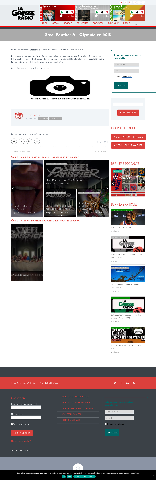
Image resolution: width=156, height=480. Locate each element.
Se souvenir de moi (21, 424)
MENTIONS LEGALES (49, 382)
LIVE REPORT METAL (84, 192)
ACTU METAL (43, 118)
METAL (55, 23)
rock (41, 13)
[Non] (153, 475)
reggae (111, 13)
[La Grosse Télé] (139, 2)
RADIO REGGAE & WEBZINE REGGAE (77, 408)
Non (69, 476)
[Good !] (62, 12)
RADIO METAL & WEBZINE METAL (76, 403)
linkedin (130, 2)
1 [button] (59, 215)
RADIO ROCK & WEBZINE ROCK (75, 397)
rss (135, 2)
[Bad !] (72, 12)
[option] (60, 189)
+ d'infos (70, 15)
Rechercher (129, 112)
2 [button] (61, 215)
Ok (64, 476)
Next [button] (107, 189)
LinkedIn (29, 141)
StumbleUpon (37, 141)
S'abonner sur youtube (129, 145)
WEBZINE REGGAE (128, 210)
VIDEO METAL (17, 164)
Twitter (14, 141)
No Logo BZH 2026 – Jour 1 (121, 227)
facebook (125, 2)
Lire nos (124, 76)
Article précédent (22, 151)
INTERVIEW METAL (50, 192)
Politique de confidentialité (84, 476)
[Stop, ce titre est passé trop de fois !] (67, 12)
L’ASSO (126, 23)
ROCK (44, 23)
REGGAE (67, 23)
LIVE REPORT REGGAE (117, 210)
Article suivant (100, 151)
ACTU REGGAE (115, 298)
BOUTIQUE (113, 23)
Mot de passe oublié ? (21, 440)
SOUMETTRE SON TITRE (24, 382)
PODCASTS (98, 23)
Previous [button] (13, 189)
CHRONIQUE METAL (51, 164)
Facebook (22, 141)
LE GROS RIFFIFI (117, 171)
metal (76, 13)
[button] (135, 24)
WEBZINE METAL (55, 118)
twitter (121, 2)
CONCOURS (82, 23)
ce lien (46, 68)
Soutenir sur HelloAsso (130, 136)
